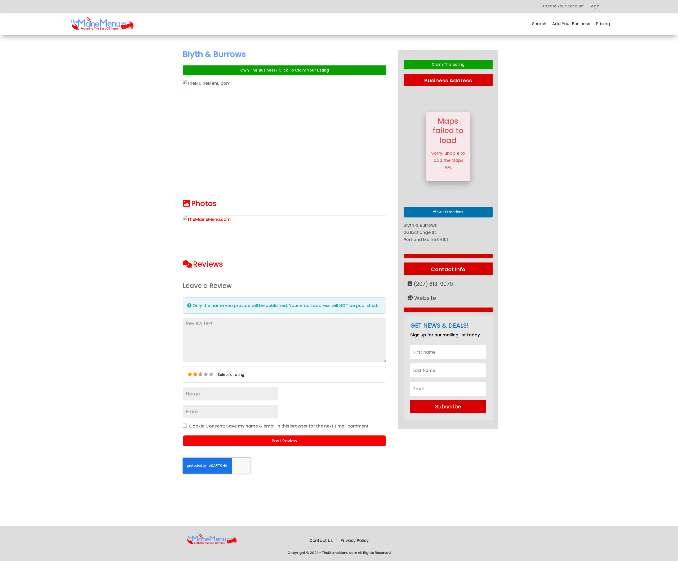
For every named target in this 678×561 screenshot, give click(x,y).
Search (539, 24)
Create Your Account (563, 6)
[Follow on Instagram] (125, 6)
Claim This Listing (448, 64)
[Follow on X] (93, 6)
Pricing (603, 24)
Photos (204, 203)
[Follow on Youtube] (114, 6)
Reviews (208, 264)
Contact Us (321, 540)
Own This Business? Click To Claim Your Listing (284, 70)
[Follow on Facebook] (82, 6)
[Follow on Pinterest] (104, 6)
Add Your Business (571, 24)
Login (595, 6)
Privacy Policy (355, 540)
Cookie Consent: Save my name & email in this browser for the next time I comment (279, 426)
